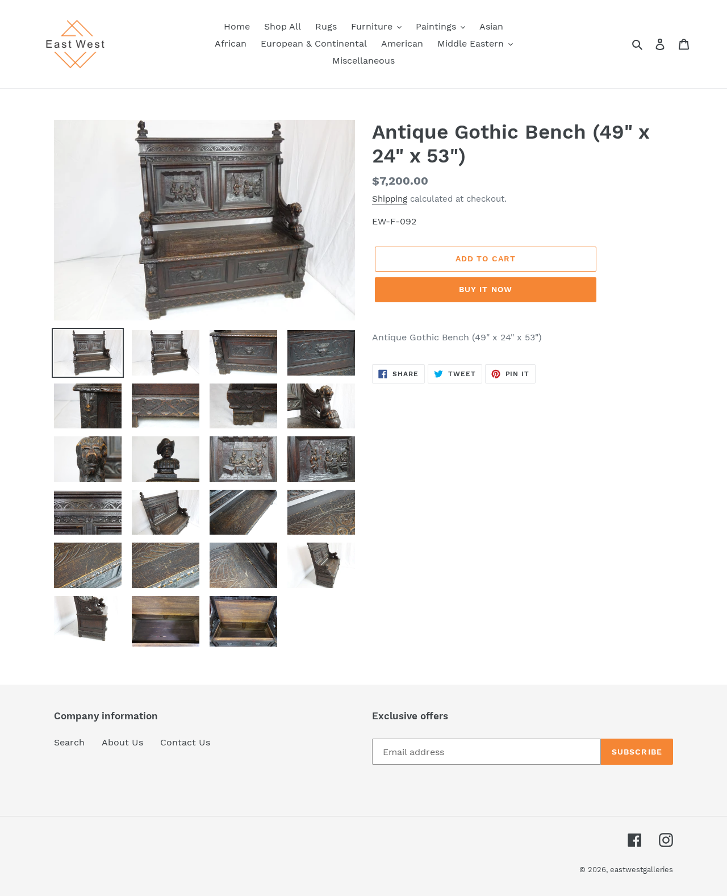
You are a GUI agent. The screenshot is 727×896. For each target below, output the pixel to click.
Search (69, 742)
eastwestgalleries (641, 869)
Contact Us (185, 742)
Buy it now (485, 289)
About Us (122, 742)
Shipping (389, 199)
